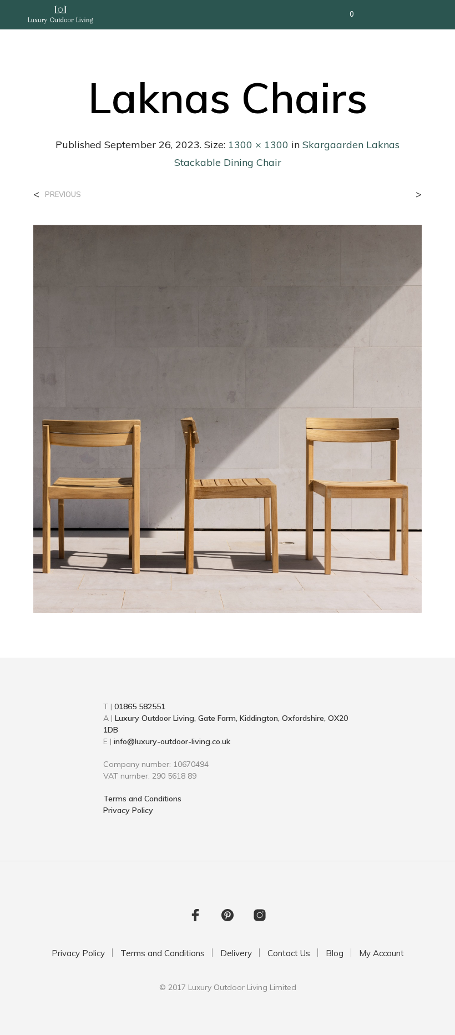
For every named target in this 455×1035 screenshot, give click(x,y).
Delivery (236, 953)
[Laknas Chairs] (227, 417)
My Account (381, 953)
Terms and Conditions (142, 799)
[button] (344, 14)
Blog (334, 953)
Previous (63, 194)
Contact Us (288, 953)
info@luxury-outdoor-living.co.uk (172, 741)
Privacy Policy (128, 810)
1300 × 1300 (258, 144)
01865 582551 (139, 706)
